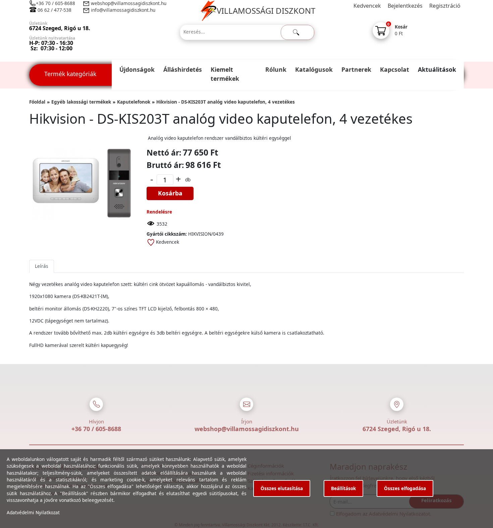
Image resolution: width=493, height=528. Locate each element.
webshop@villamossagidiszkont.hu (128, 3)
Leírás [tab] (41, 266)
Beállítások (343, 488)
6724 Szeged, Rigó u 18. (397, 429)
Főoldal (37, 102)
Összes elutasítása (282, 488)
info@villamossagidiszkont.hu (123, 10)
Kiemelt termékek (225, 73)
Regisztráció (444, 5)
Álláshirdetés (182, 69)
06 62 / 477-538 (54, 10)
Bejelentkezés (405, 5)
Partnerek (356, 69)
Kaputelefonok (133, 102)
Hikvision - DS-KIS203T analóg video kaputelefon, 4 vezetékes (225, 102)
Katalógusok (314, 69)
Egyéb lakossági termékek (81, 102)
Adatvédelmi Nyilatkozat (33, 512)
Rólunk (275, 69)
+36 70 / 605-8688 (55, 3)
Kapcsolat (394, 69)
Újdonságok (137, 69)
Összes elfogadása (405, 488)
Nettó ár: (164, 152)
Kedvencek (367, 5)
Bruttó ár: (165, 165)
